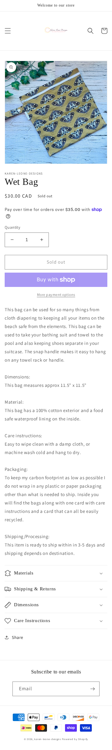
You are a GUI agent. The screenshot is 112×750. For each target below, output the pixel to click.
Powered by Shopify (75, 739)
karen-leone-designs (47, 739)
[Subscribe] (92, 689)
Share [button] (17, 637)
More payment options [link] (56, 294)
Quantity (12, 227)
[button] (8, 31)
